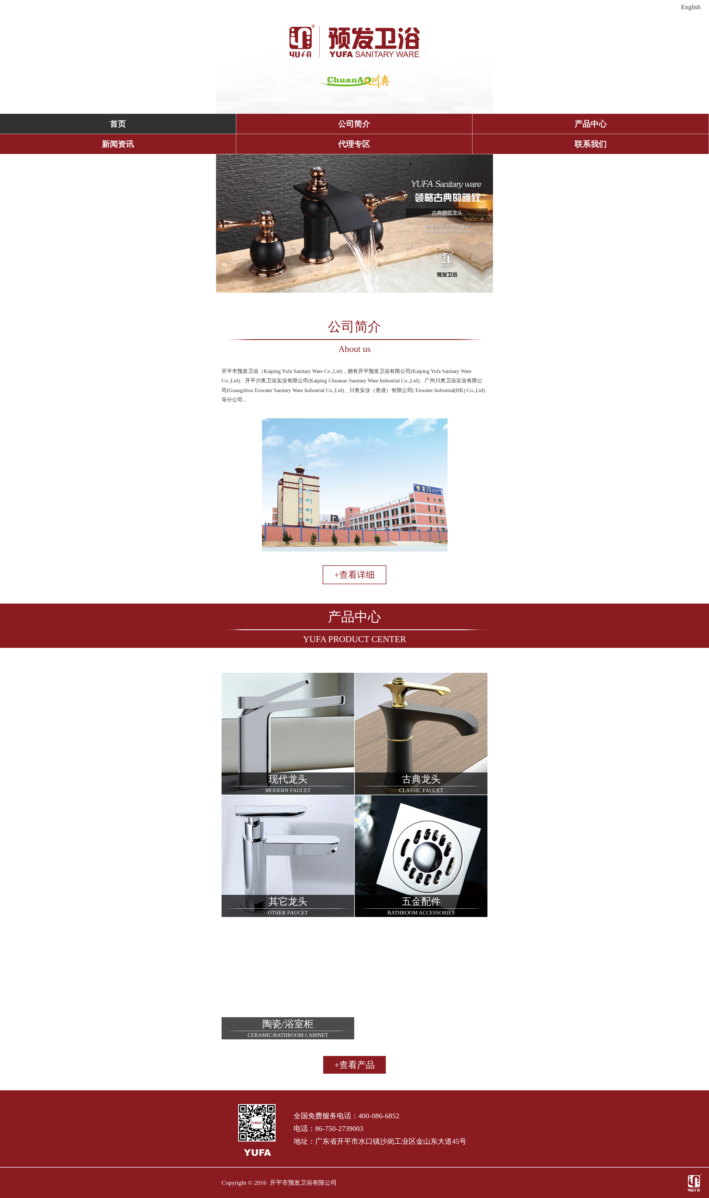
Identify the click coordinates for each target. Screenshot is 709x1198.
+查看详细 (354, 575)
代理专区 (354, 144)
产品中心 (591, 123)
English (691, 7)
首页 (118, 123)
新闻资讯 (118, 144)
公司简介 (354, 123)
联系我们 (591, 144)
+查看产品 (354, 1065)
